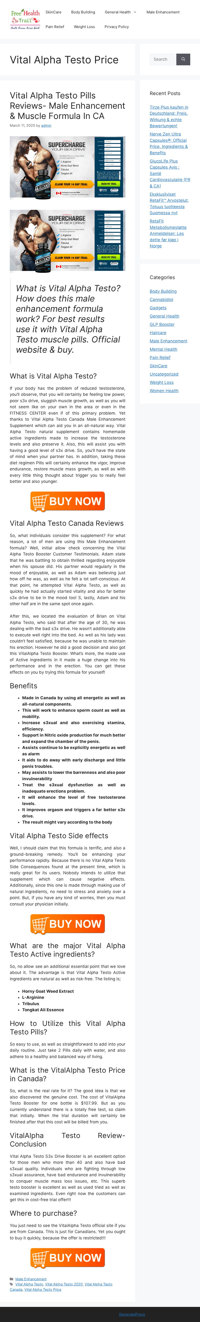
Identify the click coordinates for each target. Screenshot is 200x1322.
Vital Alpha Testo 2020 (64, 1284)
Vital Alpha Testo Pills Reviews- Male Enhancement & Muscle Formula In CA (67, 105)
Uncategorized (164, 374)
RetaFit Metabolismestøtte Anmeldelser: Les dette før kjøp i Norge (168, 233)
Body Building (83, 12)
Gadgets (158, 307)
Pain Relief (55, 26)
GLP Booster (162, 324)
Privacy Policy (117, 26)
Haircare (158, 332)
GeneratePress (132, 1314)
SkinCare (53, 12)
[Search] (183, 59)
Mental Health (163, 349)
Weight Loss (84, 26)
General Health (118, 12)
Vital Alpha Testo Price (42, 1289)
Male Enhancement (163, 12)
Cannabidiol (161, 299)
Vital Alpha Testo (29, 1284)
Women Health (164, 390)
